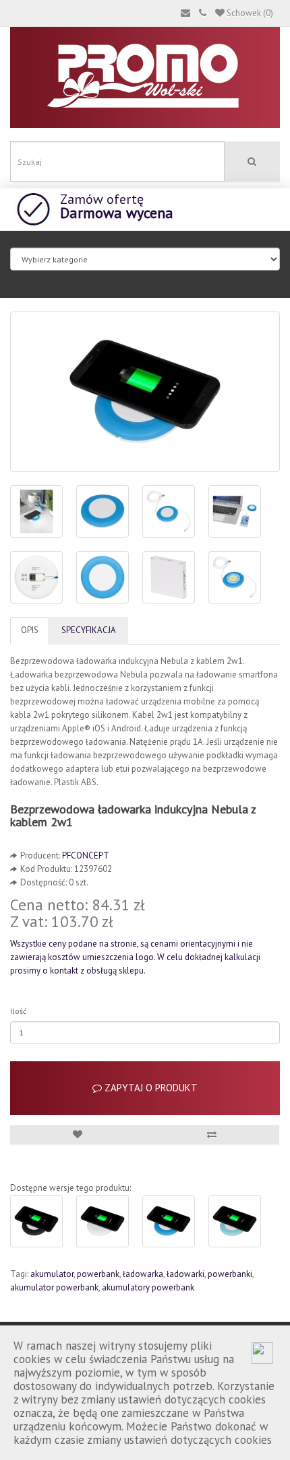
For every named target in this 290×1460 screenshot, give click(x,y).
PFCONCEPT (85, 855)
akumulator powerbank (54, 1287)
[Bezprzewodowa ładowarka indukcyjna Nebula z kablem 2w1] (145, 392)
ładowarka (143, 1274)
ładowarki (185, 1274)
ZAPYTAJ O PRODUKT (150, 1087)
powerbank (98, 1274)
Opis (29, 630)
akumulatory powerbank (148, 1287)
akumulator (52, 1274)
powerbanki (230, 1274)
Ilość (18, 1011)
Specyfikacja (88, 630)
